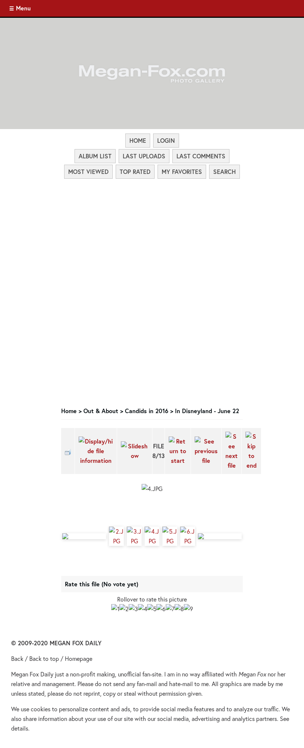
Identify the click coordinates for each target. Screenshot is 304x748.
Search (224, 171)
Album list (95, 156)
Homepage (78, 658)
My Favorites (182, 171)
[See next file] (231, 451)
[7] (170, 609)
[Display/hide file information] (96, 451)
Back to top (44, 658)
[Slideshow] (134, 451)
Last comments (200, 156)
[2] (124, 609)
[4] (142, 609)
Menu (23, 8)
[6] (161, 609)
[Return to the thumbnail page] (68, 451)
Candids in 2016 (146, 411)
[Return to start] (178, 451)
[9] (188, 609)
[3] (133, 609)
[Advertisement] (152, 235)
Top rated (135, 171)
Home (137, 140)
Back (17, 658)
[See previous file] (206, 451)
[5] (151, 609)
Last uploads (144, 156)
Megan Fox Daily (32, 674)
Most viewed (88, 171)
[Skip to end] (251, 451)
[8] (179, 609)
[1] (115, 609)
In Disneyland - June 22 (207, 411)
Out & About (100, 411)
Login (166, 140)
